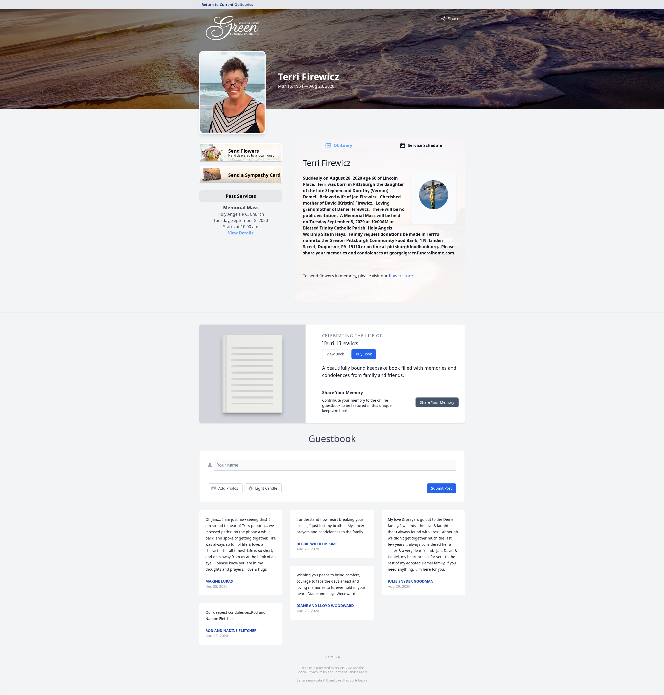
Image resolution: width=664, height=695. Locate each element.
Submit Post (441, 488)
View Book (335, 354)
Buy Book (364, 354)
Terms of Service (346, 672)
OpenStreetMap (337, 680)
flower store (401, 276)
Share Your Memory (437, 402)
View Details (240, 233)
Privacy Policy (317, 672)
